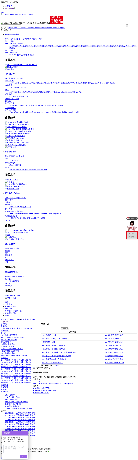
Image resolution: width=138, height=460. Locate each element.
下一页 (56, 365)
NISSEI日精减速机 (108, 83)
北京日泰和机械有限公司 (114, 363)
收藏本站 (8, 6)
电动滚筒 (17, 78)
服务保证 (4, 389)
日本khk (36, 28)
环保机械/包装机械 (12, 193)
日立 (17, 28)
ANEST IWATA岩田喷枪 (14, 211)
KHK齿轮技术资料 (28, 319)
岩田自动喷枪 (25, 214)
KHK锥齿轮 (81, 46)
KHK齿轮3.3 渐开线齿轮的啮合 (54, 349)
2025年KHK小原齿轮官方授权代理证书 (16, 380)
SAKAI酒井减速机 (35, 83)
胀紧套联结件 (14, 156)
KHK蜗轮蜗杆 (14, 46)
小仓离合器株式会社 (8, 344)
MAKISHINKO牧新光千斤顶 (20, 207)
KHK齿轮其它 (120, 46)
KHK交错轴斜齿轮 (93, 46)
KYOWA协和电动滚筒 (17, 87)
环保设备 (8, 209)
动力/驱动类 (9, 74)
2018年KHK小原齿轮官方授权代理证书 (16, 364)
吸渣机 (7, 220)
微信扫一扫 (9, 8)
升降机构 (22, 198)
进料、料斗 (9, 198)
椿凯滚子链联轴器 (40, 170)
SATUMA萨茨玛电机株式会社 (53, 112)
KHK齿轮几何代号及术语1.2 (52, 363)
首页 (7, 302)
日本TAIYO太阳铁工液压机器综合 (22, 105)
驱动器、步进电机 (12, 99)
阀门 (7, 257)
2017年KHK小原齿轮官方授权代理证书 (16, 362)
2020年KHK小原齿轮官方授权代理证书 (16, 369)
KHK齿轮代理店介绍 (9, 340)
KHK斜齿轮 (32, 46)
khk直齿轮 (24, 46)
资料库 (3, 333)
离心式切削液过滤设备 (37, 218)
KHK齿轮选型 (10, 313)
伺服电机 (8, 94)
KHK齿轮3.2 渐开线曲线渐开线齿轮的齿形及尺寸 (60, 352)
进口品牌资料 (6, 342)
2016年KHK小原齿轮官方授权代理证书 (16, 360)
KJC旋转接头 (14, 281)
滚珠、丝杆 (37, 39)
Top (2, 12)
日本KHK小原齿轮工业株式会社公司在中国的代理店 (53, 384)
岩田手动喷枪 (14, 214)
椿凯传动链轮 (29, 55)
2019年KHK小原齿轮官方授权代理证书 (16, 367)
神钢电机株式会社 (72, 112)
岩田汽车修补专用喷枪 (52, 214)
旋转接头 (8, 277)
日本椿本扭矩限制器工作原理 (12, 349)
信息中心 (4, 322)
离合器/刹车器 (10, 110)
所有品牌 (8, 309)
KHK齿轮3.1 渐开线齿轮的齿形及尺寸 (56, 356)
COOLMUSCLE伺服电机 (18, 96)
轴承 (7, 156)
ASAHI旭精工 (14, 161)
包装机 (16, 198)
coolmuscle (52, 28)
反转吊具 (20, 277)
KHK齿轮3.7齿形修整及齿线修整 (54, 339)
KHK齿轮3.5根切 (48, 342)
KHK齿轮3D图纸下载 (13, 311)
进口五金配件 (10, 244)
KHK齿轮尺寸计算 (49, 335)
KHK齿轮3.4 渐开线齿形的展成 (54, 345)
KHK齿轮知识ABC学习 (10, 351)
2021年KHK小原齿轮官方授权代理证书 (16, 371)
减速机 (14, 277)
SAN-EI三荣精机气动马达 (72, 92)
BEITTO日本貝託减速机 (77, 83)
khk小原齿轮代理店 (12, 319)
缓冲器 (7, 248)
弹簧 (7, 262)
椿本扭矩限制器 (15, 165)
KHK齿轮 (22, 28)
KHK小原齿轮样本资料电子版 (12, 337)
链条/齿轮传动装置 (12, 34)
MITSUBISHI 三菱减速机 (18, 83)
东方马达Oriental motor (53, 92)
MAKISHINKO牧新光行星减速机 (55, 83)
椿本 (13, 28)
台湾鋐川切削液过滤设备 (18, 218)
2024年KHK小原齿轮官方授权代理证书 (16, 378)
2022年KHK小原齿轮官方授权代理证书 (16, 373)
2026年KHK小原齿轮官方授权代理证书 (16, 382)
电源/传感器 (9, 260)
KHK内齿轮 (41, 46)
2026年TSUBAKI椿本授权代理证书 (14, 355)
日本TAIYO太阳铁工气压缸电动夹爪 (49, 105)
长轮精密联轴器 (28, 170)
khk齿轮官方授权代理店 (114, 335)
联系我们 (8, 315)
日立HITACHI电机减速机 (35, 92)
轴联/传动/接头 (10, 152)
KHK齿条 (49, 46)
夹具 (12, 248)
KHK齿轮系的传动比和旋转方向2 (54, 359)
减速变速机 (9, 78)
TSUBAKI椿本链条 (16, 55)
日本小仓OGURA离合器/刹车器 (21, 112)
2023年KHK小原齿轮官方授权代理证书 (16, 376)
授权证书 (4, 358)
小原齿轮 (29, 28)
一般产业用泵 (10, 108)
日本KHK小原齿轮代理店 (23, 39)
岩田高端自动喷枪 (37, 214)
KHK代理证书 (10, 306)
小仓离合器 (60, 28)
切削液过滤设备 (11, 216)
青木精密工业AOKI (93, 83)
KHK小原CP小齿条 (107, 46)
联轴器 (21, 156)
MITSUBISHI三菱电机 (17, 92)
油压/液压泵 (9, 103)
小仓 (10, 28)
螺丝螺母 (17, 248)
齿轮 (40, 28)
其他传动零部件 (11, 272)
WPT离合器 (38, 112)
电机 (22, 78)
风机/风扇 (9, 101)
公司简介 (8, 304)
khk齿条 (45, 28)
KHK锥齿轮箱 (71, 46)
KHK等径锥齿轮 (59, 46)
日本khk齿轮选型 (7, 346)
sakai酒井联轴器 (15, 170)
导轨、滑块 (9, 39)
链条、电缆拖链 (11, 53)
